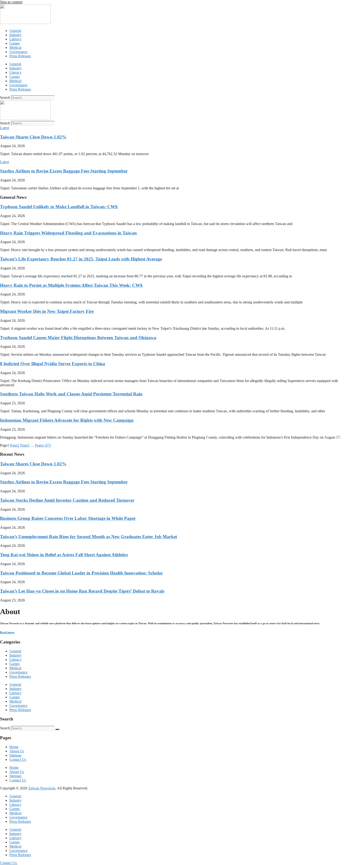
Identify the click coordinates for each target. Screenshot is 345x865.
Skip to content (11, 2)
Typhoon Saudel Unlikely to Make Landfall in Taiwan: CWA (59, 206)
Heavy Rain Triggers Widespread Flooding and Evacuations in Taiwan (68, 232)
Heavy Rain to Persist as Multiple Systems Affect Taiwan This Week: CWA (71, 285)
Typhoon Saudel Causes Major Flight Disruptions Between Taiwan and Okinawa (78, 337)
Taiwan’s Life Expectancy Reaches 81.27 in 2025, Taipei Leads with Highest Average (81, 258)
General (15, 31)
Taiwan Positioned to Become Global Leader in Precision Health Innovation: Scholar (81, 572)
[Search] (57, 729)
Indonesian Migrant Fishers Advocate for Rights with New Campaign (67, 420)
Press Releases (20, 56)
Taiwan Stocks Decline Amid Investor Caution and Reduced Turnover (67, 500)
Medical (15, 48)
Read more (7, 632)
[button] (4, 128)
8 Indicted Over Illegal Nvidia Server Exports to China (52, 363)
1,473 (43, 445)
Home (14, 747)
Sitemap (15, 755)
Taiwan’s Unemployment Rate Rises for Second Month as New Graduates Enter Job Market (88, 536)
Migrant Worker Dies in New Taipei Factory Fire (47, 311)
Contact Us (17, 760)
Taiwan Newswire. (42, 788)
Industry (15, 35)
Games (14, 43)
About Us (16, 751)
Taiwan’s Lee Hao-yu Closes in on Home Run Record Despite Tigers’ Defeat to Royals (82, 591)
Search (5, 98)
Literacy (15, 39)
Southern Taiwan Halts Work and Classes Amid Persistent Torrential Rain (71, 393)
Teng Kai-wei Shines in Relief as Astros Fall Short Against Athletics (64, 554)
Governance (18, 52)
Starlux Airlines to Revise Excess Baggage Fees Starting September (64, 170)
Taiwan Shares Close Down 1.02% (33, 136)
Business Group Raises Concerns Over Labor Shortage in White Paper (68, 518)
